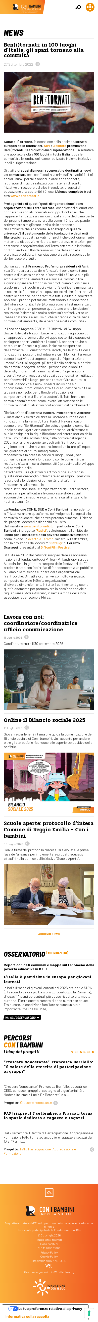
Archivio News (49, 934)
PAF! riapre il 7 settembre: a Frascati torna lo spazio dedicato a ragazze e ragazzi (48, 1115)
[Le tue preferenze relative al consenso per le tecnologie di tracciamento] (89, 1313)
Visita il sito (82, 1051)
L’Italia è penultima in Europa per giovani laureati (47, 979)
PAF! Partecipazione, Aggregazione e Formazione (40, 1151)
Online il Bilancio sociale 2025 (44, 720)
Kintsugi (56, 543)
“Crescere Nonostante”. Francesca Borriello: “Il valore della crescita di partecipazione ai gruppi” (48, 1066)
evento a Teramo (41, 539)
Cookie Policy (49, 1256)
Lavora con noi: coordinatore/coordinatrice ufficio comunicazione (40, 623)
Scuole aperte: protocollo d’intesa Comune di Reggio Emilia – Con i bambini (48, 829)
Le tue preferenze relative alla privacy (50, 1308)
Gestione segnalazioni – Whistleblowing (49, 1272)
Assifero (59, 145)
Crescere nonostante (36, 1102)
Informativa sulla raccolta (27, 1316)
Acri (47, 145)
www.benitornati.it (25, 195)
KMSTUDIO (59, 1260)
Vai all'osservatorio (21, 1018)
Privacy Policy (49, 1252)
